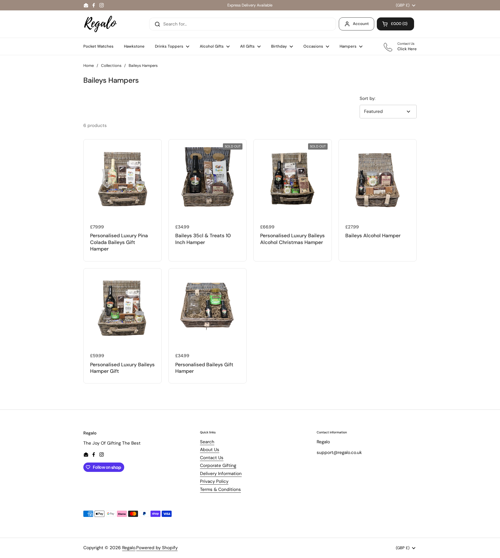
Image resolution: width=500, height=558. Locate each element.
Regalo (128, 547)
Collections (111, 65)
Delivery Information (221, 473)
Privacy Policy (214, 481)
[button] (395, 23)
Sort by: (367, 98)
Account (361, 23)
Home (88, 65)
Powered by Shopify (157, 547)
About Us (209, 449)
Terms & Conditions (220, 489)
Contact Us (211, 457)
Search (207, 442)
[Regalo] (100, 24)
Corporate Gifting (218, 465)
